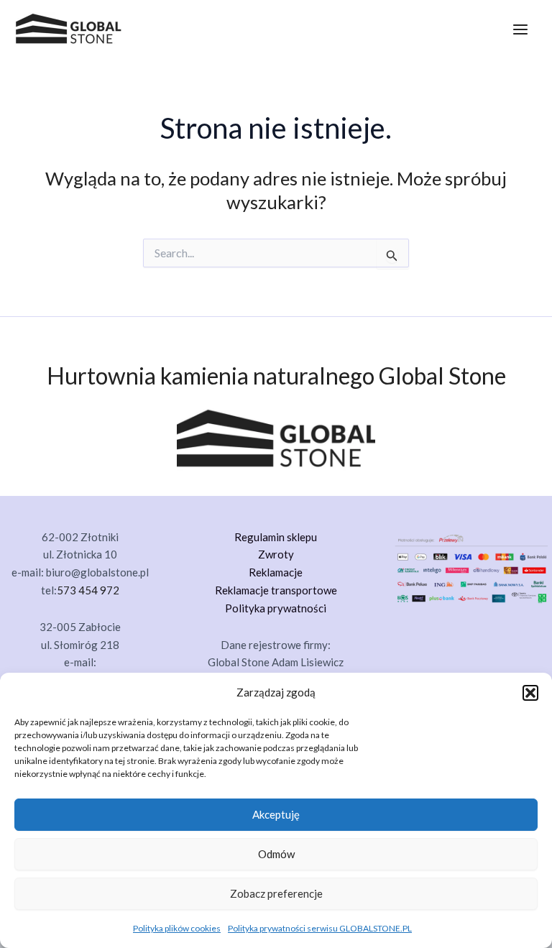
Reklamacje (276, 572)
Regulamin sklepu (275, 536)
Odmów (276, 853)
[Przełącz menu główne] (520, 29)
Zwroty (276, 554)
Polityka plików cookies (177, 928)
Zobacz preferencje (276, 893)
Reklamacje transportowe (276, 590)
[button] (530, 693)
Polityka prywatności (275, 608)
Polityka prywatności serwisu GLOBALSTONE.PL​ (320, 928)
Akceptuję (276, 814)
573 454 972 (88, 590)
